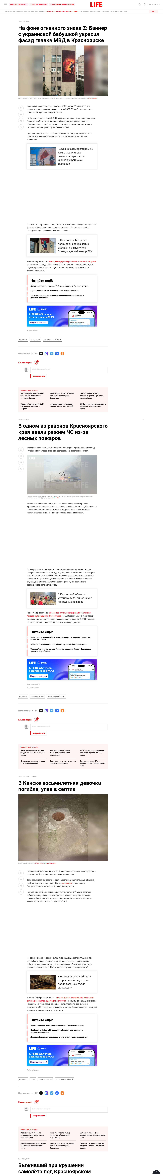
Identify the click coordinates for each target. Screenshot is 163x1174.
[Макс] (46, 353)
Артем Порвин (33, 330)
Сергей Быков (92, 98)
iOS (57, 498)
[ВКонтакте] (57, 353)
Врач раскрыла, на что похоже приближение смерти (63, 762)
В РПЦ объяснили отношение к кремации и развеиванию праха (93, 406)
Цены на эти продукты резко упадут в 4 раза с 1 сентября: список (33, 752)
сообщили (67, 883)
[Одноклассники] (62, 353)
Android (52, 498)
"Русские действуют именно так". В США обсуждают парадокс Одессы (32, 395)
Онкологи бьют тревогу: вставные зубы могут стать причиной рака (91, 395)
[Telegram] (51, 353)
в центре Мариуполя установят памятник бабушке (72, 261)
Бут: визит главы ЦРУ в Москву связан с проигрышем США (92, 763)
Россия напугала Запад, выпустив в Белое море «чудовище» (60, 752)
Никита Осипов (34, 687)
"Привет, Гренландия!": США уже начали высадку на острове (32, 406)
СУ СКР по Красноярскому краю (45, 863)
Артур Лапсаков (34, 1070)
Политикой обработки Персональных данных (61, 11)
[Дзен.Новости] (41, 353)
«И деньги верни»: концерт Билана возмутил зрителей (61, 405)
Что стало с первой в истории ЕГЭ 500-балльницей (33, 762)
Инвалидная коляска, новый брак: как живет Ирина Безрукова (62, 395)
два (59, 997)
